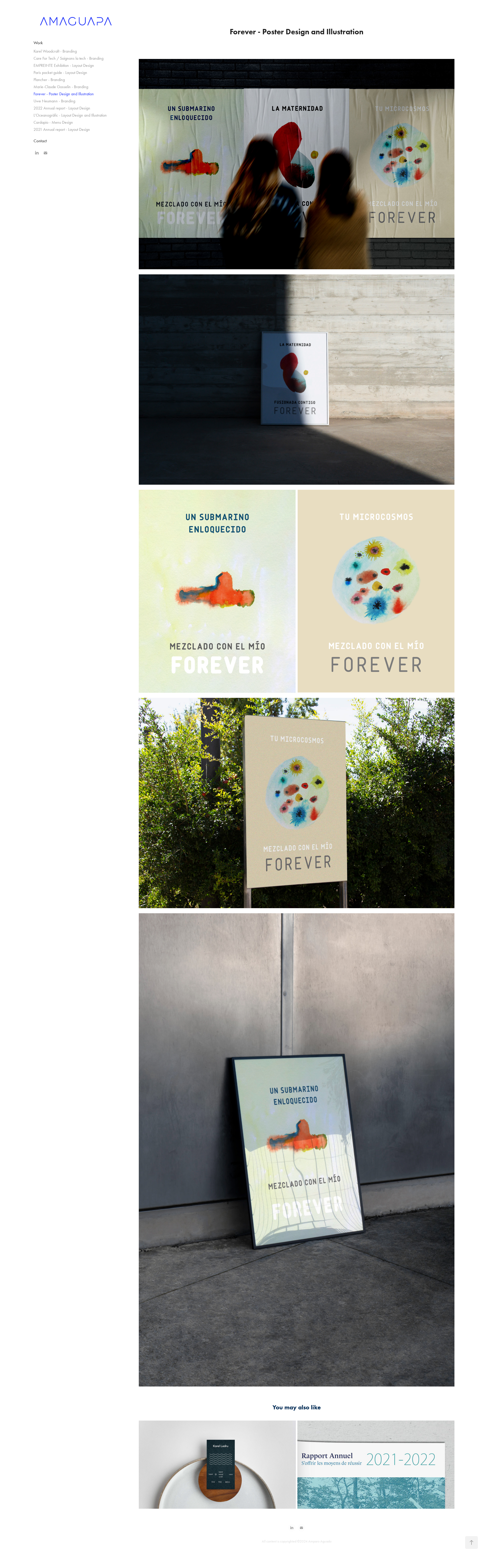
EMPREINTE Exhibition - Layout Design (64, 65)
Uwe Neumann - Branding (54, 101)
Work (38, 42)
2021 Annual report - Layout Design (62, 129)
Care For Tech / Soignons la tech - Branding (68, 58)
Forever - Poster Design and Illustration (64, 93)
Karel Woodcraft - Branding (55, 51)
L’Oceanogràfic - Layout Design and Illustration (70, 115)
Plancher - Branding (49, 79)
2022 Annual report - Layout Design (62, 108)
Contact (40, 140)
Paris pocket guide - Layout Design (60, 72)
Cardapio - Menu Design (53, 122)
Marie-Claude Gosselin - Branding (61, 86)
